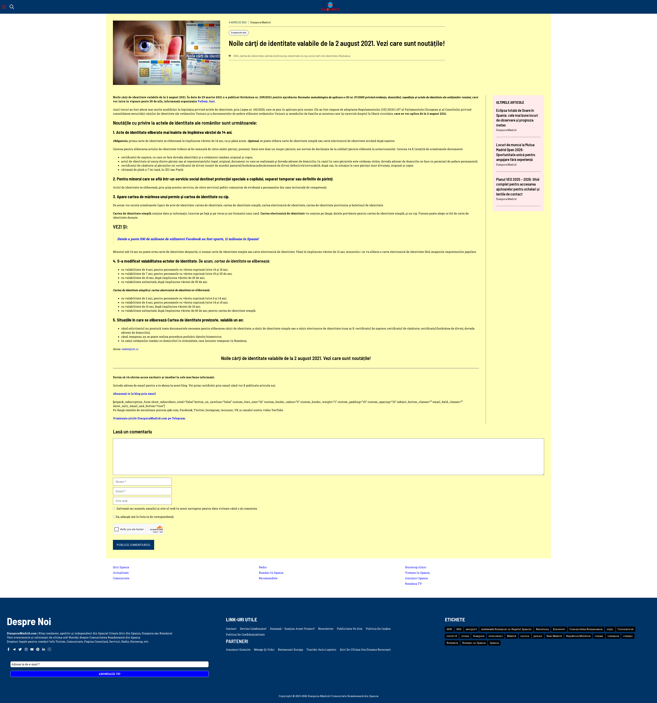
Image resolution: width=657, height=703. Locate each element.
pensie (537, 636)
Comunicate (121, 578)
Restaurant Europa (290, 649)
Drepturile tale (238, 32)
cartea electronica (276, 56)
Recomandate (268, 578)
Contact (231, 628)
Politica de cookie (378, 628)
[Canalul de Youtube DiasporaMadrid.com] (32, 649)
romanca (613, 636)
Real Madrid (554, 636)
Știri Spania (121, 567)
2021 (236, 56)
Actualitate (121, 572)
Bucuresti (559, 629)
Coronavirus (626, 629)
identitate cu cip (297, 56)
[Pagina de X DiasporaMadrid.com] (20, 649)
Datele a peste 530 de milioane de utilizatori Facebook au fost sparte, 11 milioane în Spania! (188, 239)
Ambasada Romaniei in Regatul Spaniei (506, 629)
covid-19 (452, 636)
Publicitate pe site (349, 628)
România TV (413, 583)
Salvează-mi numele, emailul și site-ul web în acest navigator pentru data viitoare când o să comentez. (187, 508)
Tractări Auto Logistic (321, 649)
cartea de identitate (252, 56)
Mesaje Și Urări (264, 649)
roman (599, 636)
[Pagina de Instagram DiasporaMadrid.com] (26, 649)
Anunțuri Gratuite (238, 649)
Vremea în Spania (417, 572)
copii (610, 629)
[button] (12, 7)
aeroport (471, 629)
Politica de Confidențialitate (245, 634)
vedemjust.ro (129, 349)
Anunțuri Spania (416, 578)
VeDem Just (206, 101)
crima (465, 636)
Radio (263, 567)
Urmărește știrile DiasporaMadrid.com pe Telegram (149, 418)
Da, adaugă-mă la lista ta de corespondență (144, 516)
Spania (494, 642)
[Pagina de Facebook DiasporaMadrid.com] (8, 649)
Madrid (511, 636)
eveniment (496, 636)
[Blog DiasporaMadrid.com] (330, 7)
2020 (449, 629)
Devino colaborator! (253, 628)
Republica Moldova (578, 636)
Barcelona (542, 629)
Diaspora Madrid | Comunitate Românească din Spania (343, 696)
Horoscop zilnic (415, 567)
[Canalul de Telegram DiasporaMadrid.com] (14, 649)
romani (628, 636)
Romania (344, 56)
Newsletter (325, 628)
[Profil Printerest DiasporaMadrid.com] (37, 649)
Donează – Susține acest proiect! (292, 628)
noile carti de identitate (323, 56)
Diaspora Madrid (260, 22)
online (524, 636)
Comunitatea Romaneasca (585, 629)
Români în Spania (271, 572)
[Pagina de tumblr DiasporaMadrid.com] (49, 649)
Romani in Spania (474, 642)
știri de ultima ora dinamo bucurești (365, 649)
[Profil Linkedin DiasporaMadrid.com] (43, 649)
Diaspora (478, 636)
